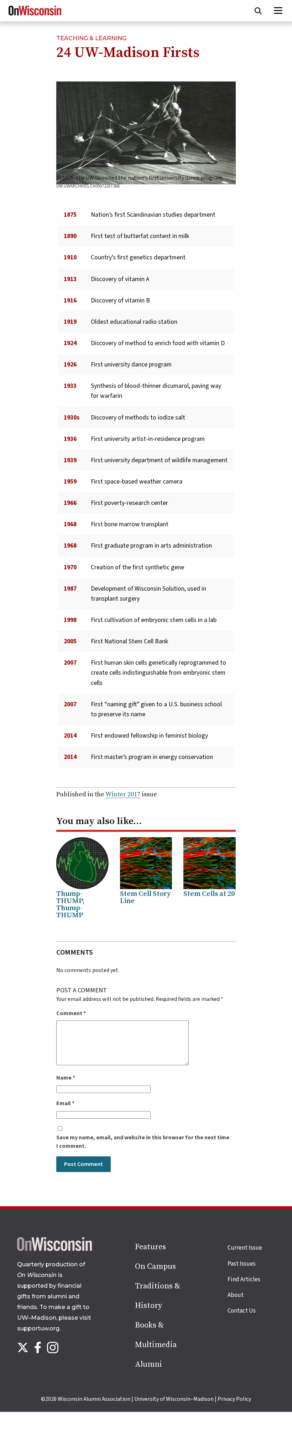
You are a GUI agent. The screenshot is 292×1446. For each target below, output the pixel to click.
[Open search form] (258, 10)
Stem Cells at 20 (209, 894)
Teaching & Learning (91, 38)
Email (65, 1103)
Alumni (148, 1364)
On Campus (155, 1266)
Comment (71, 1013)
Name (65, 1078)
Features (150, 1247)
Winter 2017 (122, 794)
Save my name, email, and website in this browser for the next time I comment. (142, 1142)
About (236, 1295)
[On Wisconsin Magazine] (35, 15)
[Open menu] (278, 10)
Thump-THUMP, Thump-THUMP (70, 905)
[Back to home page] (54, 1249)
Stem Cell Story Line (145, 898)
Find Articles (244, 1279)
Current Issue (245, 1248)
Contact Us (242, 1311)
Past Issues (242, 1264)
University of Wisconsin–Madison (174, 1399)
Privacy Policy (234, 1399)
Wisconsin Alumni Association (94, 1399)
